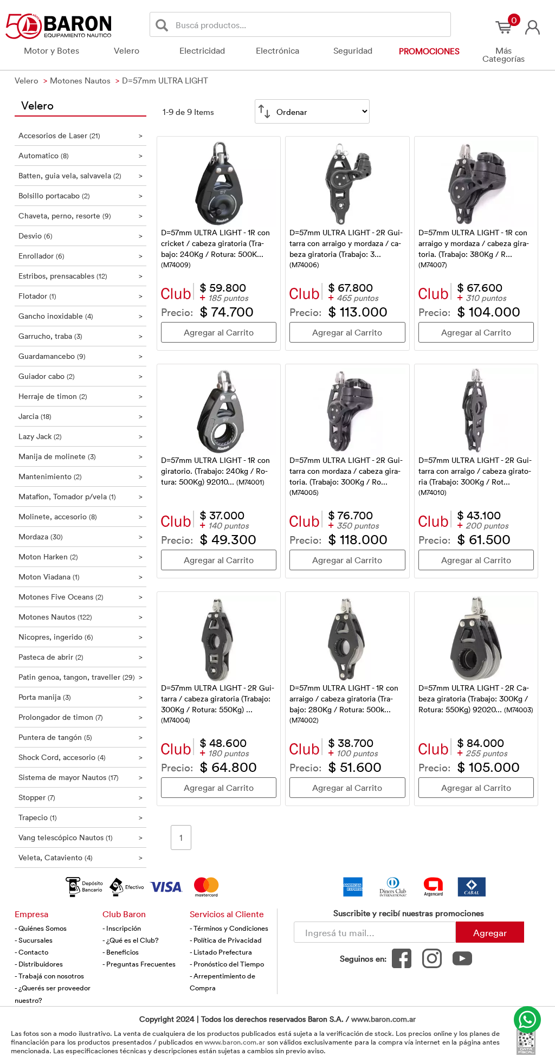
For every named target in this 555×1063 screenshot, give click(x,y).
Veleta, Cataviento (80, 857)
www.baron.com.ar (383, 1019)
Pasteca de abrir (80, 657)
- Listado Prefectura (221, 952)
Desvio (80, 235)
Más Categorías (503, 54)
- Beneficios (120, 952)
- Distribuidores (39, 964)
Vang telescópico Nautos (80, 837)
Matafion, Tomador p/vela (80, 496)
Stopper (80, 797)
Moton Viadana (80, 576)
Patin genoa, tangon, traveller (80, 677)
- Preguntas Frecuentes (139, 964)
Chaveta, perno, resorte (80, 215)
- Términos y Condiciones (229, 928)
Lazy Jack (80, 436)
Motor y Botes (51, 50)
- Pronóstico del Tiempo (227, 964)
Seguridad (352, 50)
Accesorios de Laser (80, 135)
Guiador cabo (80, 376)
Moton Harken (80, 556)
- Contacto (31, 952)
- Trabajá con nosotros (49, 976)
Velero (126, 50)
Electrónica (277, 50)
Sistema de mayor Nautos (80, 777)
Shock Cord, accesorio (80, 757)
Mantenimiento (80, 476)
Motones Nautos (80, 616)
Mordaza (80, 536)
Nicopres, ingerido (80, 637)
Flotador (80, 296)
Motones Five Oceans (80, 596)
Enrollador (80, 255)
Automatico (80, 155)
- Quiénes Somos (41, 928)
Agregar (490, 932)
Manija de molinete (80, 456)
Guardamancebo (80, 356)
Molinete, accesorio (80, 516)
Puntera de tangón (80, 737)
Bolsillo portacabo (80, 195)
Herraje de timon (80, 396)
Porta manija (80, 697)
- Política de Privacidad (226, 940)
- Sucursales (34, 940)
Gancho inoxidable (80, 316)
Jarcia (80, 416)
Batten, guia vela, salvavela (80, 175)
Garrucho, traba (80, 336)
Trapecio (80, 817)
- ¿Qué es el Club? (130, 940)
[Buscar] (164, 24)
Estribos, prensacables (80, 275)
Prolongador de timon (80, 717)
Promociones (429, 51)
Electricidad (202, 50)
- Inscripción (121, 928)
